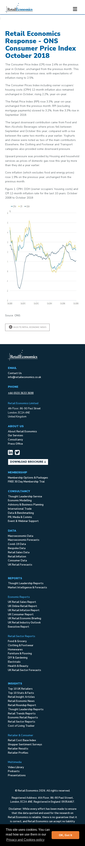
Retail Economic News (21, 701)
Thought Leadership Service (25, 496)
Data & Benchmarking (21, 513)
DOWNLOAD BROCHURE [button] (27, 462)
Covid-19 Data (17, 544)
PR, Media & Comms (20, 517)
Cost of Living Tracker (21, 726)
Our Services (15, 435)
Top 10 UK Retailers (20, 689)
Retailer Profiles (18, 753)
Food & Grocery (17, 641)
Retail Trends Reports (22, 713)
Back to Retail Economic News (29, 327)
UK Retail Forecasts (20, 565)
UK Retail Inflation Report (24, 610)
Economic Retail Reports (23, 717)
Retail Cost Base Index (22, 740)
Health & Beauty (18, 666)
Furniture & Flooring (20, 653)
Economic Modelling (20, 500)
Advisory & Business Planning (25, 504)
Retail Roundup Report (22, 705)
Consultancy (15, 439)
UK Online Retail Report (22, 606)
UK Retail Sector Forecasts (24, 670)
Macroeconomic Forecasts (23, 540)
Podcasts (14, 771)
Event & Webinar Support (23, 521)
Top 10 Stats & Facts (21, 693)
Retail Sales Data (18, 552)
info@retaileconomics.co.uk (24, 377)
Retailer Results (18, 748)
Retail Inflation (17, 556)
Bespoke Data (17, 548)
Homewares (15, 649)
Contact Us (15, 373)
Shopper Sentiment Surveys (25, 744)
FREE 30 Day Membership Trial (26, 481)
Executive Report (18, 627)
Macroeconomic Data (20, 536)
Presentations (17, 775)
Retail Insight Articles (21, 697)
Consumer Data (17, 560)
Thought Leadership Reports (25, 583)
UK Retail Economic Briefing (24, 618)
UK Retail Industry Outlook (24, 622)
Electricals (14, 662)
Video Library (16, 767)
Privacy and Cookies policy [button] (25, 839)
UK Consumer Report (21, 614)
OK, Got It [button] (65, 835)
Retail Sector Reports (21, 722)
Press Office (15, 444)
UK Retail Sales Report (22, 602)
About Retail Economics (22, 431)
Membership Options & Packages (28, 477)
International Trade (20, 509)
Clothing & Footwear (20, 645)
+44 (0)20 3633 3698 (21, 393)
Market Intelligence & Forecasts (27, 587)
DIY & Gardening (17, 657)
